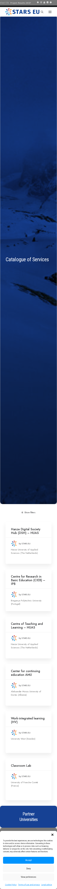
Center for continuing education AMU (25, 673)
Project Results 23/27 (20, 3)
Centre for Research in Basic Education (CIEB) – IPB (28, 580)
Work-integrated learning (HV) (28, 720)
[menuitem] (20, 2)
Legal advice (46, 884)
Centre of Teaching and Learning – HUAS (27, 626)
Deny (28, 868)
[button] (52, 834)
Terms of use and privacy (29, 884)
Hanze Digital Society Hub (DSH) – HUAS (25, 531)
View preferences (28, 877)
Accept (28, 860)
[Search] (40, 12)
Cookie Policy (11, 884)
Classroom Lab (21, 765)
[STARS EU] (22, 11)
